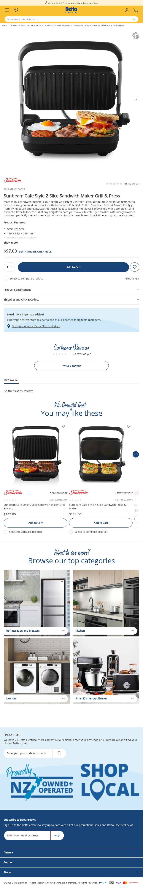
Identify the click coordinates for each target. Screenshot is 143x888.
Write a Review (71, 365)
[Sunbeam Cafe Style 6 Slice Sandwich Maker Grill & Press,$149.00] (35, 454)
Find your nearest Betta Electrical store (36, 326)
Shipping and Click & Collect (21, 299)
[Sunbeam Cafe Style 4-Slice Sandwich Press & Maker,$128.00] (101, 454)
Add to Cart (73, 267)
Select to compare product (26, 278)
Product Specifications (17, 289)
